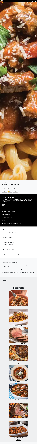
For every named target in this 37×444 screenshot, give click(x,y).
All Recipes (18, 439)
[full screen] (34, 182)
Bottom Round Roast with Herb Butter (18, 343)
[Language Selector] (34, 1)
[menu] (35, 1)
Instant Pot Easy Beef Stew (18, 437)
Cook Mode (32, 229)
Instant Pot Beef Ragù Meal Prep (18, 307)
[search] (32, 1)
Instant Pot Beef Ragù (18, 325)
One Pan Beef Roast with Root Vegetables (18, 419)
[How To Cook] (3, 205)
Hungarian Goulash (18, 381)
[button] (34, 1)
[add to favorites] (5, 182)
